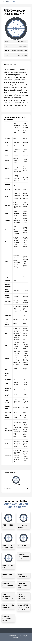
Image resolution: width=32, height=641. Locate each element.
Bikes (5, 9)
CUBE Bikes (16, 485)
